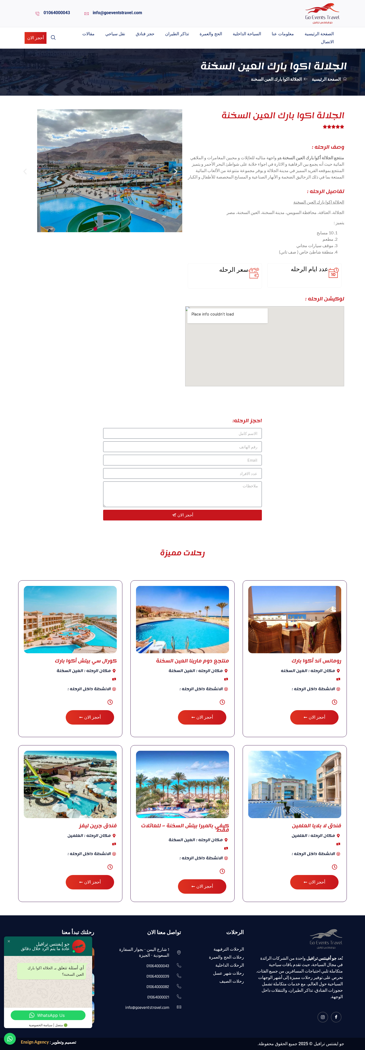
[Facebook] (336, 1017)
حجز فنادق (145, 33)
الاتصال (327, 41)
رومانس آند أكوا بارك (316, 660)
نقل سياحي (115, 33)
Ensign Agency (35, 1041)
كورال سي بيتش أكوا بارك (86, 660)
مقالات (88, 33)
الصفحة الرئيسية (319, 33)
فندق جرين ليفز (98, 825)
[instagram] (322, 1017)
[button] (53, 38)
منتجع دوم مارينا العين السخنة (192, 660)
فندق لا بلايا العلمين (316, 825)
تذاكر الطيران (177, 33)
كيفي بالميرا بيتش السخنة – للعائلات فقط (185, 827)
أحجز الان (35, 37)
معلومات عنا (283, 33)
